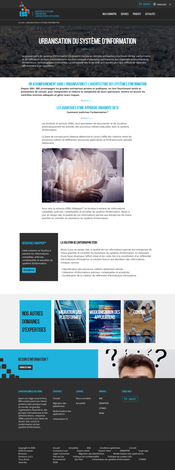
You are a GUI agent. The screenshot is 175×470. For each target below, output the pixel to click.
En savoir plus (28, 270)
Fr (170, 4)
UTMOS (102, 408)
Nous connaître (109, 13)
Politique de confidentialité (86, 456)
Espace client (83, 450)
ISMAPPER (104, 403)
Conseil (139, 312)
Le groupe (143, 450)
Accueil (21, 23)
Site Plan (79, 459)
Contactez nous (25, 367)
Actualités (150, 13)
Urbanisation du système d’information (111, 459)
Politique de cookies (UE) (120, 456)
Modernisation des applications (105, 314)
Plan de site (58, 456)
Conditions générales (110, 448)
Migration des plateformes (70, 314)
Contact (147, 4)
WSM (101, 413)
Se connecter (59, 459)
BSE (101, 398)
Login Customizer (61, 453)
